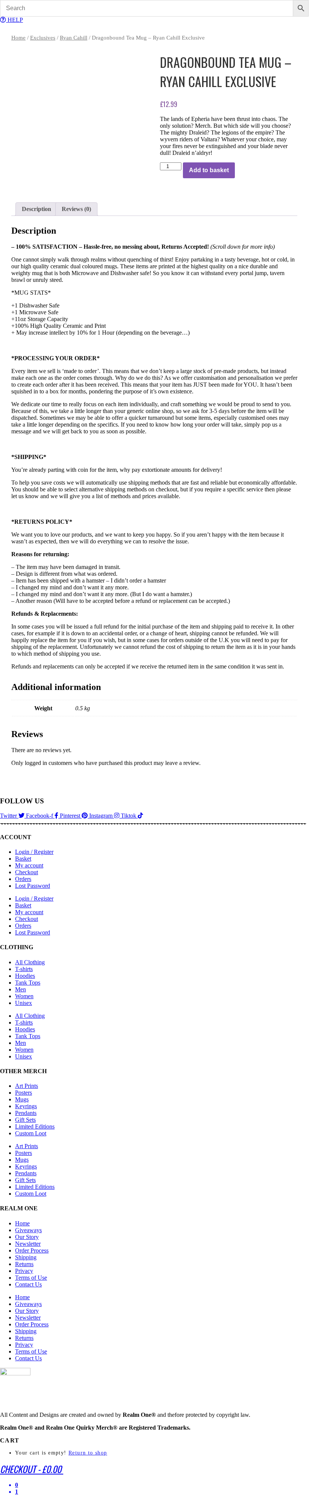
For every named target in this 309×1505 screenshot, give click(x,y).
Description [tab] (36, 209)
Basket (23, 858)
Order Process (32, 1250)
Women (24, 996)
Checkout (26, 872)
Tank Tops (27, 982)
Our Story (27, 1237)
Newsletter (28, 1243)
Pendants (26, 1113)
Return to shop (87, 1453)
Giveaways (28, 1230)
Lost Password (32, 886)
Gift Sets (25, 1120)
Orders (23, 879)
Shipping (26, 1257)
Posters (23, 1092)
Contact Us (28, 1284)
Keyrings (26, 1106)
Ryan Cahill (73, 38)
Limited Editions (35, 1126)
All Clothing (30, 962)
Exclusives (42, 38)
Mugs (22, 1099)
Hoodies (25, 976)
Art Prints (26, 1086)
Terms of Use (31, 1277)
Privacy (24, 1271)
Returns (24, 1264)
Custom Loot (30, 1133)
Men (20, 989)
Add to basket (209, 170)
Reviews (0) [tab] (76, 209)
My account (29, 865)
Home (18, 38)
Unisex (23, 1003)
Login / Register (34, 852)
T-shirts (24, 969)
